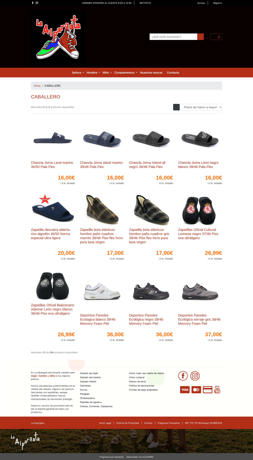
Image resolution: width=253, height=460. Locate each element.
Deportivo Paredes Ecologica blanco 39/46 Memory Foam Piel (97, 319)
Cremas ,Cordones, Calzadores (96, 406)
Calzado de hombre (90, 377)
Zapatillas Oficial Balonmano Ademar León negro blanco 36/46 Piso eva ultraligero (52, 309)
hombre (43, 376)
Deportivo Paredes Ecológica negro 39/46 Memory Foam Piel (146, 319)
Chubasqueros (87, 398)
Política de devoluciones (141, 385)
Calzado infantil (88, 381)
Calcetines (85, 385)
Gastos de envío (137, 381)
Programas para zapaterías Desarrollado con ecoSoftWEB (126, 457)
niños (52, 376)
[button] (78, 72)
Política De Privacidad (127, 423)
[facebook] (183, 375)
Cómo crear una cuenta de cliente (146, 373)
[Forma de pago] (200, 389)
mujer (34, 376)
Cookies (148, 423)
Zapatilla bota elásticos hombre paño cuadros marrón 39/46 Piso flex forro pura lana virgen (101, 236)
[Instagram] (195, 375)
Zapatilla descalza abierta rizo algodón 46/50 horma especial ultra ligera (50, 234)
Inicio (37, 85)
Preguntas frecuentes (169, 423)
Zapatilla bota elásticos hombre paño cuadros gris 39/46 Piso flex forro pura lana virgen (149, 236)
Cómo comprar (137, 377)
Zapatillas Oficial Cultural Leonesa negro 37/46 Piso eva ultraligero (198, 234)
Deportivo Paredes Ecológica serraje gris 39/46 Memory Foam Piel (199, 319)
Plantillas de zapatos (91, 402)
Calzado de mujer (89, 373)
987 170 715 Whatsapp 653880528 (203, 423)
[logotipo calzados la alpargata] (58, 36)
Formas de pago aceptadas (143, 390)
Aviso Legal (105, 423)
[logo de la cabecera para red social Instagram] (36, 2)
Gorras (83, 390)
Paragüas (85, 394)
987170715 (145, 3)
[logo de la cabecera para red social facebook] (32, 2)
